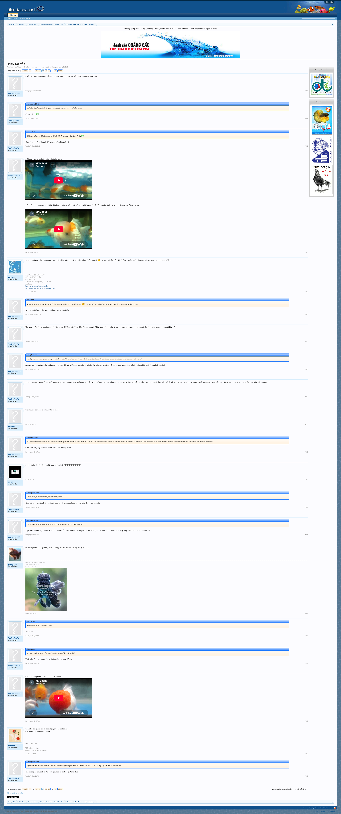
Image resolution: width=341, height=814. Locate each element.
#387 (306, 341)
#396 (306, 636)
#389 (306, 397)
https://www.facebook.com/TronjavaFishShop (39, 288)
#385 (306, 292)
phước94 (11, 427)
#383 (306, 146)
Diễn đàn (13, 15)
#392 (306, 479)
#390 (306, 424)
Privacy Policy (331, 811)
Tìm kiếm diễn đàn (25, 18)
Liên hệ (305, 808)
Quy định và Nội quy (319, 811)
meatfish (11, 746)
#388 (306, 369)
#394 (306, 534)
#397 (306, 663)
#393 (306, 507)
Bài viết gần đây (12, 18)
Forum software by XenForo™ (23, 811)
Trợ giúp (311, 808)
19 (39, 70)
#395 (306, 613)
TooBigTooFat (13, 121)
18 (36, 70)
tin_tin (10, 482)
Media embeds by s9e (50, 811)
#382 (306, 118)
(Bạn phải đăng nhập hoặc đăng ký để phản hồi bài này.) (290, 789)
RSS (335, 808)
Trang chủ (318, 808)
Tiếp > (60, 70)
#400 (306, 776)
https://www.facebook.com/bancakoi (36, 286)
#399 (306, 754)
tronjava (11, 277)
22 (49, 70)
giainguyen (12, 565)
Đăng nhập (329, 2)
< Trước (25, 70)
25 (55, 70)
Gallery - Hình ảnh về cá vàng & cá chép (31, 67)
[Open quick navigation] (332, 24)
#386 (306, 314)
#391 (306, 452)
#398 (306, 721)
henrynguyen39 (57, 67)
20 (43, 70)
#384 (306, 252)
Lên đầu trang (327, 808)
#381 (306, 91)
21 (46, 70)
